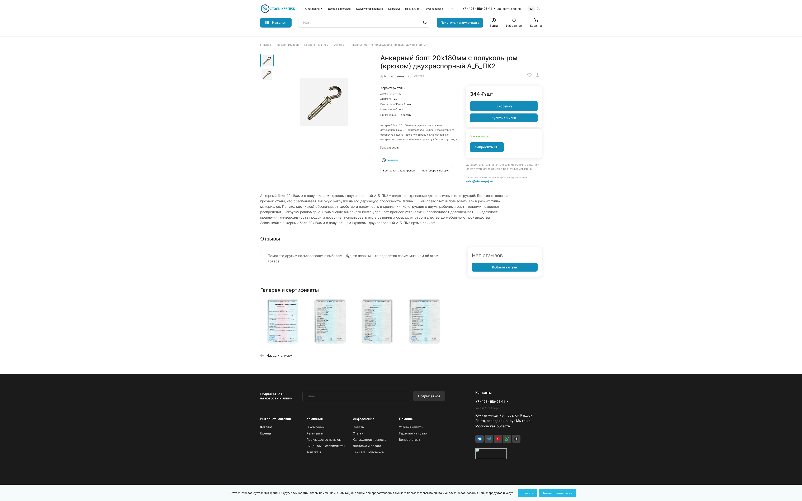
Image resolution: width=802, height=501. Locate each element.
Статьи (358, 433)
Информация (363, 419)
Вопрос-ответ (409, 440)
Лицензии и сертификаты (325, 446)
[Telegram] (489, 439)
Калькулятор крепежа (369, 440)
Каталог (266, 427)
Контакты (313, 452)
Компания (314, 419)
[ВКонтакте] (479, 439)
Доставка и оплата (367, 446)
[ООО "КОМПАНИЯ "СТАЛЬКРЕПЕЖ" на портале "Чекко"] (491, 458)
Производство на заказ (323, 440)
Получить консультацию (459, 23)
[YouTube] (498, 439)
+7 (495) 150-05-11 (477, 9)
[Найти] (425, 23)
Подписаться (429, 396)
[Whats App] (507, 439)
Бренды (266, 433)
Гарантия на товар (413, 433)
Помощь (406, 419)
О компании (315, 427)
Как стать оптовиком (369, 452)
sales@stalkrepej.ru (479, 181)
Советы (358, 427)
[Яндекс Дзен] (516, 439)
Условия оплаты (411, 427)
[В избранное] (529, 75)
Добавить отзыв (505, 267)
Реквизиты (314, 433)
